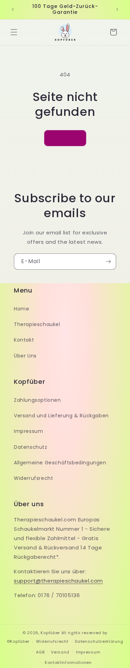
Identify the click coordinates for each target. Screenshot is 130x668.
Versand (60, 652)
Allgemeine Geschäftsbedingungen (60, 462)
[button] (13, 32)
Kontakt (24, 339)
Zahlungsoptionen (37, 400)
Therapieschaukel (37, 324)
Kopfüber (50, 632)
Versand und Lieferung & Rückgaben (61, 415)
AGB (40, 652)
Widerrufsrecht (33, 478)
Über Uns (25, 355)
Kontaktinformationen (68, 662)
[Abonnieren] (108, 261)
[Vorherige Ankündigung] (12, 9)
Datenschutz (30, 447)
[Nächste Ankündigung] (117, 9)
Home (21, 308)
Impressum (28, 431)
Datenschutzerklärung (99, 641)
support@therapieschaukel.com (58, 580)
